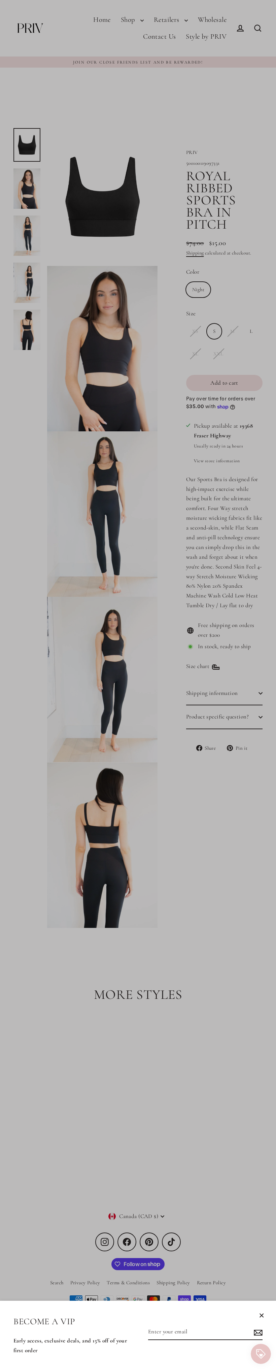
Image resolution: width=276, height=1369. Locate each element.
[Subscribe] (257, 1332)
